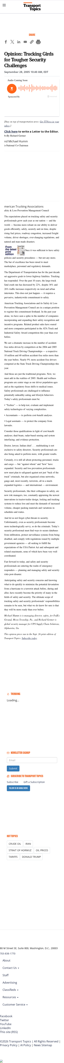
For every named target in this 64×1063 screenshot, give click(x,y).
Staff (6, 975)
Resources (10, 997)
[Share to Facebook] (5, 42)
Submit (13, 768)
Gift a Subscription (34, 782)
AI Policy (25, 1045)
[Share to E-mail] (25, 42)
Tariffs (13, 856)
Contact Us (10, 968)
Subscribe (12, 782)
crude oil (15, 843)
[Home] (32, 6)
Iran (28, 843)
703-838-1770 (7, 953)
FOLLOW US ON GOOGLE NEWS (18, 788)
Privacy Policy (8, 1045)
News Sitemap (43, 1045)
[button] (31, 42)
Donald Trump (31, 856)
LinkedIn (5, 1028)
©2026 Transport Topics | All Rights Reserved (29, 1041)
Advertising (10, 982)
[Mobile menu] (4, 5)
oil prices (42, 850)
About (6, 960)
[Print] (38, 42)
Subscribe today (29, 638)
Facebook (6, 1016)
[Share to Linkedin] (18, 42)
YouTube (5, 1024)
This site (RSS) (9, 1032)
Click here (11, 131)
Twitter (4, 1020)
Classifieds (10, 990)
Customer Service (14, 1004)
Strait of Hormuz (20, 850)
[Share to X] (12, 42)
